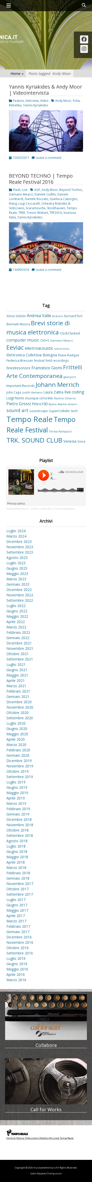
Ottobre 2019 (17, 771)
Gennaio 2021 (17, 696)
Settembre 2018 (19, 835)
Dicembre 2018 (19, 819)
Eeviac (15, 347)
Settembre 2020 (19, 717)
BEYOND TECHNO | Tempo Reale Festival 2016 (41, 178)
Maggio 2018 (17, 856)
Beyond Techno (70, 190)
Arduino (57, 316)
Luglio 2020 (16, 723)
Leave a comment (48, 158)
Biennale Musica (18, 324)
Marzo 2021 (16, 685)
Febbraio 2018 (18, 872)
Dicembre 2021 (19, 643)
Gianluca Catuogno (63, 199)
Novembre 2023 (19, 546)
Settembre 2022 (19, 600)
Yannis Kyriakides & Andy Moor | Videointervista (45, 89)
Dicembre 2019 (19, 760)
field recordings (57, 360)
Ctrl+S (44, 340)
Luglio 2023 (16, 562)
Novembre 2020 (19, 707)
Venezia (69, 441)
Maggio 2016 (17, 969)
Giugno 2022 (16, 611)
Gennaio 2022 (17, 637)
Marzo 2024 (16, 536)
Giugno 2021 (16, 669)
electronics (61, 348)
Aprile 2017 (15, 915)
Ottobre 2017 (17, 889)
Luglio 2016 (16, 958)
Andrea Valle (39, 315)
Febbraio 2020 (18, 750)
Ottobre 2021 (17, 653)
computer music (22, 340)
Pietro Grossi (18, 403)
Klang (13, 203)
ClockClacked (70, 333)
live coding (74, 392)
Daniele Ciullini (45, 194)
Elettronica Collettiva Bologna (31, 355)
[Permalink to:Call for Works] (46, 1081)
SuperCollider (59, 411)
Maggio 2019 (17, 792)
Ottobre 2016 (17, 947)
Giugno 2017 (16, 905)
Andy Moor (63, 101)
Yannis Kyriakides (35, 105)
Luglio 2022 (16, 605)
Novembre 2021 (19, 648)
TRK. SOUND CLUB (34, 440)
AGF (37, 190)
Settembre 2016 (19, 953)
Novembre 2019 (19, 766)
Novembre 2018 (19, 824)
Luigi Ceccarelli (29, 203)
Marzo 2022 (16, 627)
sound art (17, 410)
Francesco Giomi (46, 368)
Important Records (20, 385)
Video (44, 101)
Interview (32, 101)
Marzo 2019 (16, 803)
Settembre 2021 (19, 659)
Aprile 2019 (15, 798)
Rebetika (15, 105)
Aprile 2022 (15, 621)
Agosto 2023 (17, 557)
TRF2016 (56, 212)
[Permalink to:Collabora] (46, 1017)
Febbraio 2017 (18, 926)
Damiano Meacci (21, 194)
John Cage (13, 392)
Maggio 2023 (17, 573)
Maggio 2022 (17, 616)
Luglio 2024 (16, 530)
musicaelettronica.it (17, 508)
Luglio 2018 (16, 846)
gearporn (70, 377)
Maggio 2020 (17, 733)
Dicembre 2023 (19, 541)
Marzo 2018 (16, 867)
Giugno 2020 (16, 728)
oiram (58, 1173)
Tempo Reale (29, 419)
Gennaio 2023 (17, 584)
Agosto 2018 (17, 840)
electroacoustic (39, 348)
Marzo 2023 (16, 578)
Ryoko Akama (58, 404)
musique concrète (39, 398)
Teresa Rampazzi (60, 431)
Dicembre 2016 (19, 937)
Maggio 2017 (17, 910)
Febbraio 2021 (18, 691)
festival (39, 360)
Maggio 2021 (17, 675)
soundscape (38, 411)
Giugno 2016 (16, 963)
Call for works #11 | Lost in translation (53, 508)
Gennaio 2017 (17, 931)
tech (74, 411)
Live (25, 190)
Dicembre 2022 (19, 589)
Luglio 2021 (16, 664)
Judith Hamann (32, 392)
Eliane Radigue (68, 355)
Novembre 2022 (19, 595)
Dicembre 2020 (19, 701)
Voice (81, 441)
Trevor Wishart (37, 212)
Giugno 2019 (16, 787)
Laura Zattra (53, 392)
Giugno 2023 (16, 568)
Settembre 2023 (19, 552)
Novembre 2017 (19, 883)
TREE (21, 212)
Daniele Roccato (36, 199)
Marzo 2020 (16, 744)
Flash (16, 190)
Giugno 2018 (16, 851)
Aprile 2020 (15, 739)
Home (16, 73)
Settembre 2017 (19, 894)
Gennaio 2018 (17, 878)
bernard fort (73, 316)
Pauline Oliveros (65, 398)
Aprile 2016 (15, 974)
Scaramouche (35, 208)
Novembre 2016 (19, 942)
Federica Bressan (19, 360)
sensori (72, 404)
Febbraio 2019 (18, 808)
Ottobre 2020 (17, 712)
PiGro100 (40, 403)
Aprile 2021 (15, 680)
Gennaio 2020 (17, 755)
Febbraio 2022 (18, 632)
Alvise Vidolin (16, 316)
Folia (76, 101)
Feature (18, 101)
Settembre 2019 (19, 776)
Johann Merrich (57, 385)
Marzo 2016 (16, 979)
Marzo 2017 (16, 921)
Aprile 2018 (15, 862)
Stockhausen (56, 208)
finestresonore (18, 367)
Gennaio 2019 (17, 814)
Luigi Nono (15, 398)
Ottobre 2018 (17, 830)
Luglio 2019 (16, 782)
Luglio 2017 (16, 899)
